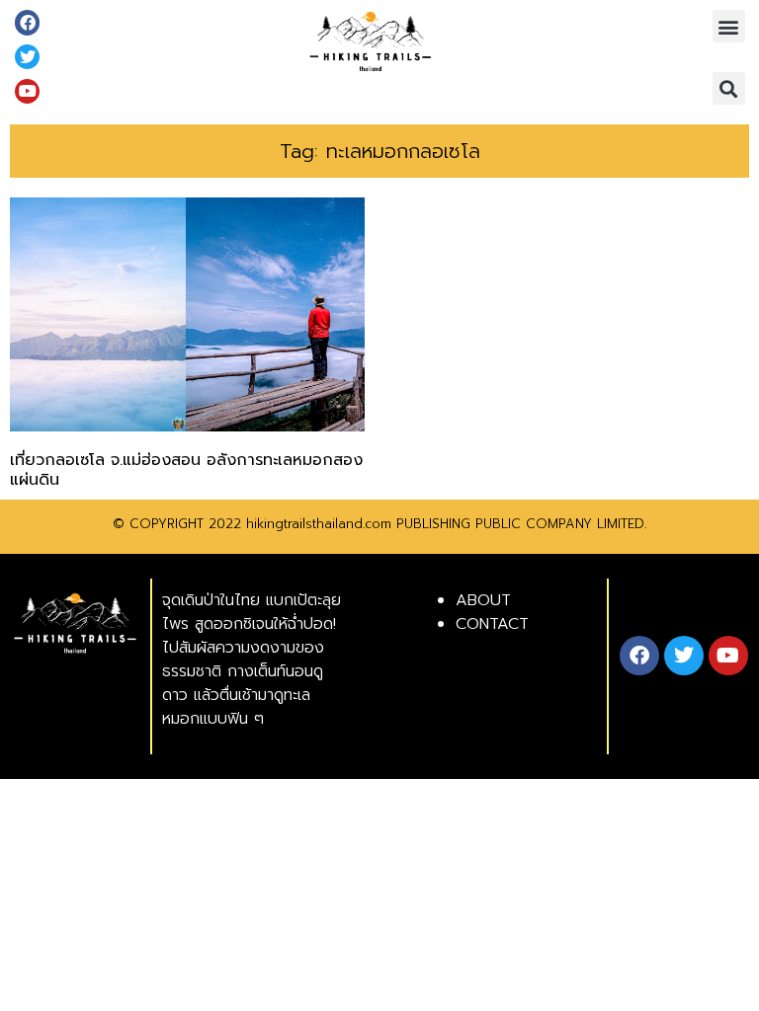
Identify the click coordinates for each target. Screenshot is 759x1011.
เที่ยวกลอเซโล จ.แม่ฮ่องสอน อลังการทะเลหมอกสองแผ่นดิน (186, 469)
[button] (729, 26)
